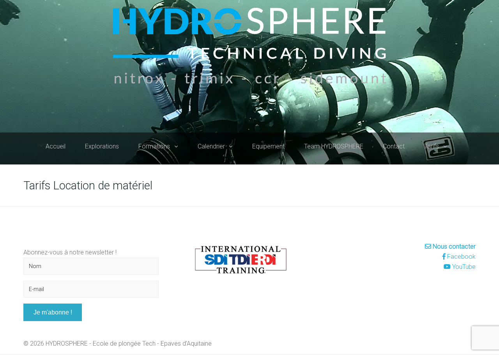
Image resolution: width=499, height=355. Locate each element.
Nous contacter (453, 246)
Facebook (461, 256)
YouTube (463, 266)
